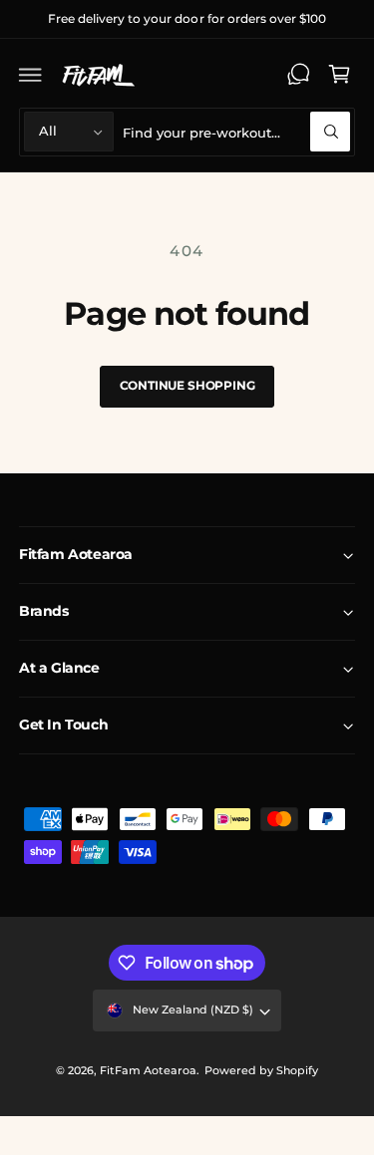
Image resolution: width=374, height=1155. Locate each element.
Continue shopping (187, 385)
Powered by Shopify (261, 1070)
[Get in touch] (298, 75)
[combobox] (236, 132)
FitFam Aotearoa (148, 1070)
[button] (31, 75)
